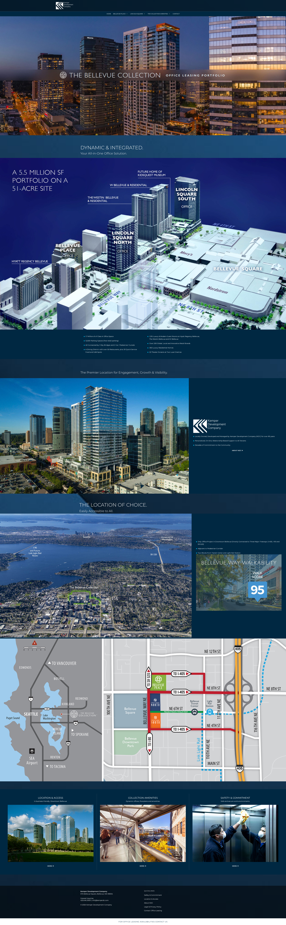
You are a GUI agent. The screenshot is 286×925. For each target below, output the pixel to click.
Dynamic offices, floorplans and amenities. (143, 801)
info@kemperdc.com (100, 900)
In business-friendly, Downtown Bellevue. (50, 801)
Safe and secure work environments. (235, 801)
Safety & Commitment (235, 797)
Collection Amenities (143, 797)
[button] (120, 14)
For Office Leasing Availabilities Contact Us (143, 922)
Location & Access (50, 797)
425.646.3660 (85, 900)
